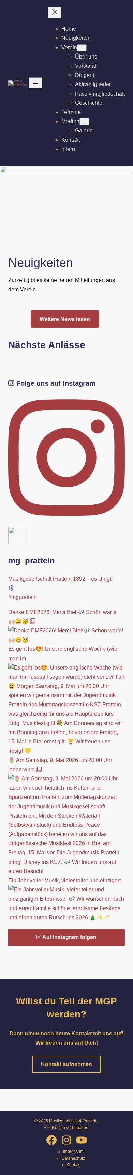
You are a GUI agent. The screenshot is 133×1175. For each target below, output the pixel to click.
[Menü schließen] (54, 12)
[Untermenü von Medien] (84, 121)
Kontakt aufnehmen (66, 1064)
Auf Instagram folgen (69, 937)
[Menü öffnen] (35, 82)
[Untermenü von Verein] (82, 47)
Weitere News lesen (65, 319)
